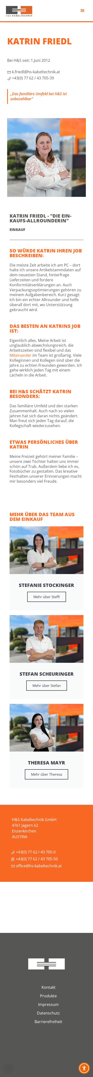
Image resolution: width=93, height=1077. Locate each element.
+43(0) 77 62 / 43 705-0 (35, 852)
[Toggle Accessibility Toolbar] (84, 1068)
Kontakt (48, 987)
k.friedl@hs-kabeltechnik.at (35, 71)
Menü (83, 12)
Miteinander (20, 355)
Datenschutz (48, 1013)
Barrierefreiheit (48, 1021)
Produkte (48, 996)
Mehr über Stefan (46, 685)
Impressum (48, 1004)
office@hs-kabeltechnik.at (38, 865)
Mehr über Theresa (46, 774)
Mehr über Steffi (46, 596)
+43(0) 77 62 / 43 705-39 (32, 78)
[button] (8, 1068)
